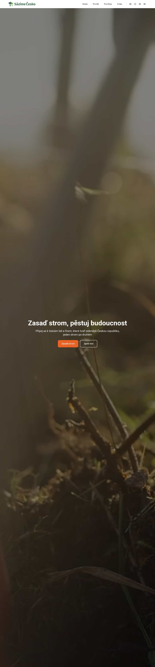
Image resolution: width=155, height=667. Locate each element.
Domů (84, 4)
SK (145, 4)
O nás (119, 4)
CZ (135, 4)
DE (140, 4)
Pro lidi (96, 4)
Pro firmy (108, 4)
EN (130, 4)
